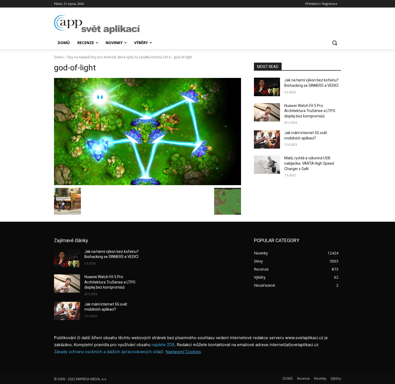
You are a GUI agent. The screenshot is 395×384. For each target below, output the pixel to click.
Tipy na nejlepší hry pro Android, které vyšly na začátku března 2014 (118, 57)
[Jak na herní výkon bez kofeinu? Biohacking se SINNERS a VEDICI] (267, 87)
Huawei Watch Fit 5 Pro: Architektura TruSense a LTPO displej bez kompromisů (309, 110)
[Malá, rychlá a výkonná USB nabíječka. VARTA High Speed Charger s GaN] (267, 165)
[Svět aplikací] (97, 24)
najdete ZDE (163, 344)
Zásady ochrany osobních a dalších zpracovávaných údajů (108, 351)
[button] (334, 42)
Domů (58, 57)
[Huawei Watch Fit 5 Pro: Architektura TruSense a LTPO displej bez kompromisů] (267, 112)
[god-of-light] (147, 131)
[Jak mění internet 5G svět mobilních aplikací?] (267, 139)
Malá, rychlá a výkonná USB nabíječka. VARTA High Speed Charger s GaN (309, 163)
